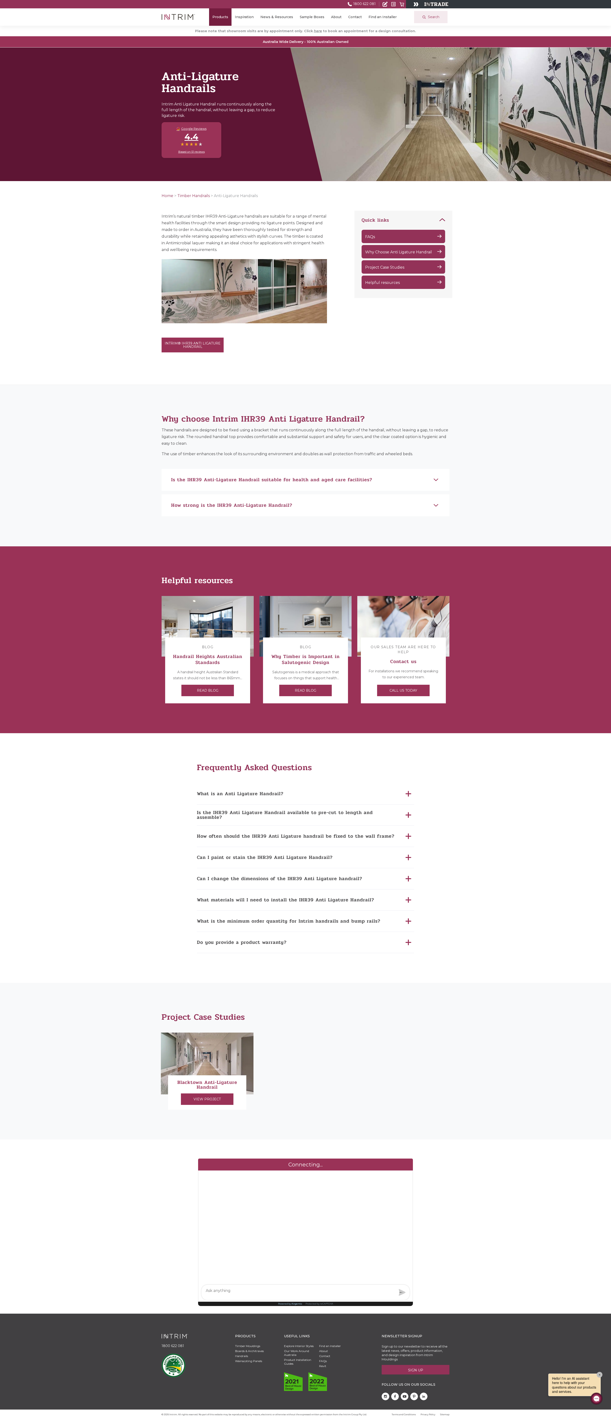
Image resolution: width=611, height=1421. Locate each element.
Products (220, 17)
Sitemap (444, 1414)
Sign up (415, 1370)
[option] (208, 650)
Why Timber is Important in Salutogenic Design (305, 659)
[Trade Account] (385, 4)
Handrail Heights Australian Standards (207, 659)
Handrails (241, 1356)
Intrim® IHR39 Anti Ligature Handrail (193, 345)
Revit (322, 1366)
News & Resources (276, 17)
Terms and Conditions (404, 1414)
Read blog (207, 690)
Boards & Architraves (249, 1351)
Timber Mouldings (247, 1346)
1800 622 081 (364, 4)
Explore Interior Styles (299, 1346)
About (336, 17)
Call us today (403, 690)
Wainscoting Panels (248, 1361)
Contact (355, 17)
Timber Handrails (193, 195)
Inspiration (244, 17)
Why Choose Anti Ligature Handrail (398, 252)
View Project (207, 1099)
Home (167, 195)
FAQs (370, 237)
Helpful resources (382, 282)
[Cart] (402, 4)
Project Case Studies (384, 267)
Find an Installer (383, 17)
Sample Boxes (312, 17)
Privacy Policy (428, 1414)
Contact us (403, 661)
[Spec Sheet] (393, 4)
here (318, 31)
